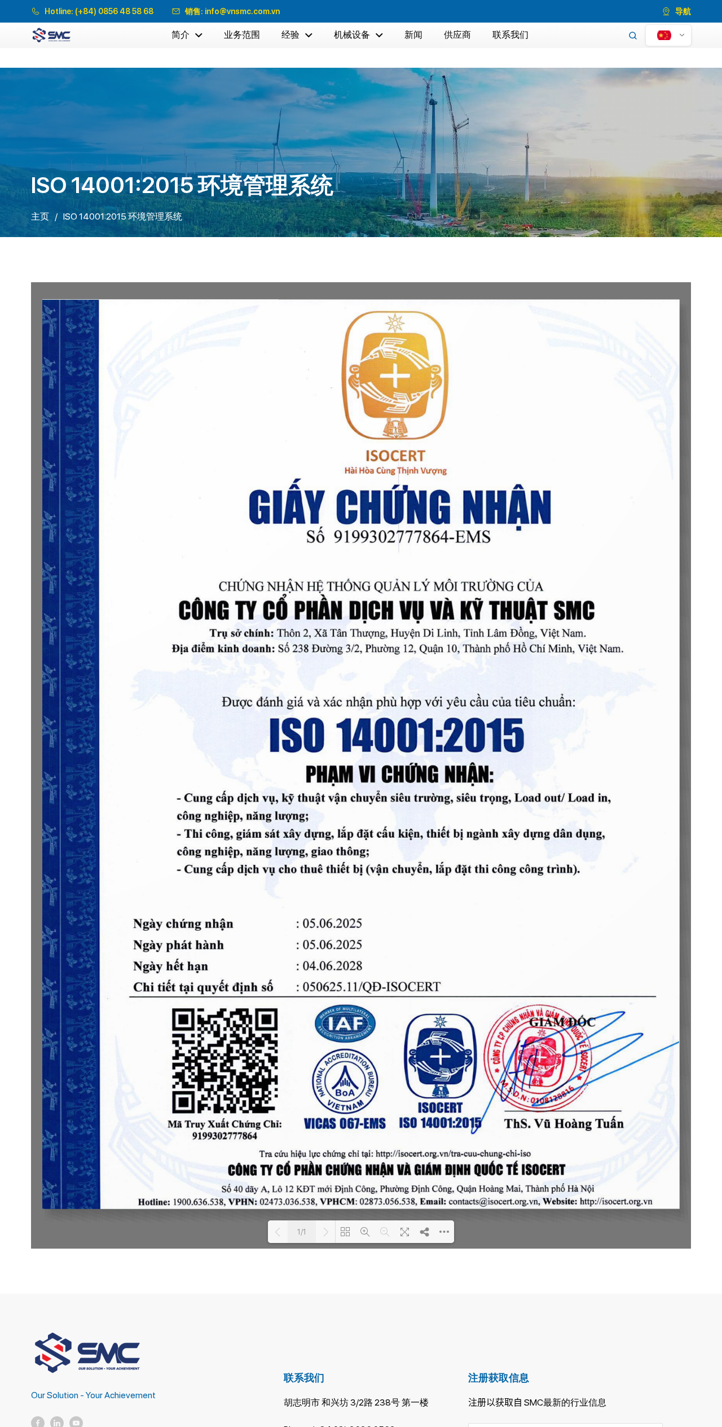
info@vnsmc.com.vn (242, 11)
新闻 (413, 34)
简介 (180, 34)
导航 (683, 11)
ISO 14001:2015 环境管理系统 (122, 216)
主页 (40, 216)
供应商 (457, 34)
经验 (290, 34)
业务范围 (242, 34)
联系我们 (510, 34)
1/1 (301, 1232)
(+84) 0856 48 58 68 (114, 11)
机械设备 (352, 34)
